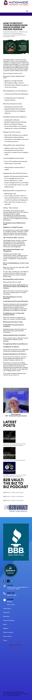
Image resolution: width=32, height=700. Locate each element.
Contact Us (6, 612)
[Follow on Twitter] (8, 581)
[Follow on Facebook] (4, 581)
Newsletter (6, 616)
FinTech (13, 36)
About (5, 624)
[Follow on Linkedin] (12, 581)
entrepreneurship (15, 35)
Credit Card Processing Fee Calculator (14, 460)
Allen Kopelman (9, 32)
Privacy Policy (7, 608)
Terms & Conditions (9, 620)
